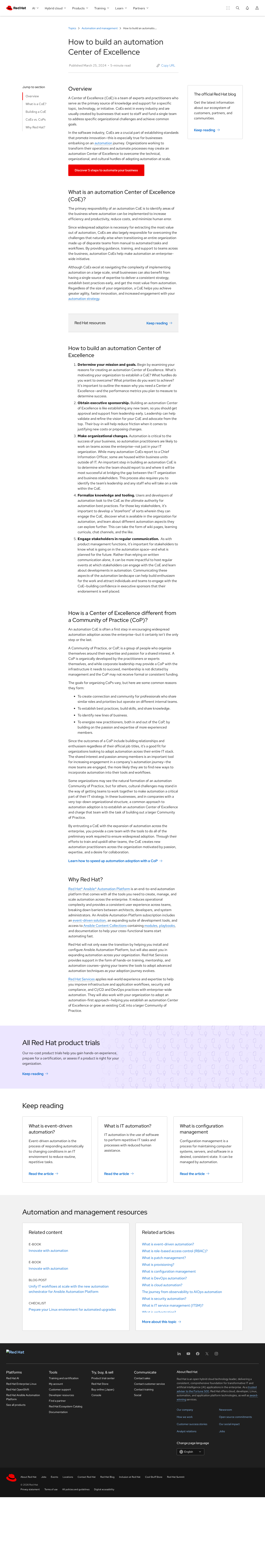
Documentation (58, 1412)
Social (137, 1395)
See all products (15, 1405)
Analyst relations (186, 1431)
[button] (165, 65)
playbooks (167, 925)
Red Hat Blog (107, 1477)
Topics (72, 28)
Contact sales (142, 1378)
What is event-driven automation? (168, 1244)
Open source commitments (235, 1417)
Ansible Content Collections (105, 925)
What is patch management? (164, 1257)
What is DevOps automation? (164, 1278)
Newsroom (225, 1409)
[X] (207, 1355)
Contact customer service (149, 1384)
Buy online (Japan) (102, 1389)
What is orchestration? (159, 1312)
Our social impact (229, 1424)
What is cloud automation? (162, 1285)
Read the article (41, 1173)
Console (96, 1395)
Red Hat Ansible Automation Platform (23, 1397)
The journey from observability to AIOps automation (182, 1292)
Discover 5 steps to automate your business (106, 170)
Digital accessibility (104, 1489)
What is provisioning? (158, 1264)
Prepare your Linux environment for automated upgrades (72, 1309)
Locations (68, 1477)
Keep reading (157, 323)
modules (150, 925)
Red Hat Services (81, 979)
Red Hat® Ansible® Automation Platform (99, 889)
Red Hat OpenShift (17, 1389)
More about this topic (159, 1321)
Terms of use (51, 1489)
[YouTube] (188, 1355)
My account (56, 1384)
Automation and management (99, 28)
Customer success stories (192, 1424)
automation (103, 143)
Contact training (143, 1389)
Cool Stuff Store (153, 1477)
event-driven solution (89, 920)
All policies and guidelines (75, 1489)
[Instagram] (216, 1355)
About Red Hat (28, 1477)
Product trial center (103, 1378)
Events (54, 1477)
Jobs (222, 1431)
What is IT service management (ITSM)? (172, 1305)
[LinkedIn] (179, 1355)
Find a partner (57, 1400)
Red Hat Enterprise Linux (21, 1384)
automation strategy (83, 298)
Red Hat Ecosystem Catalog (65, 1406)
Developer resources (61, 1395)
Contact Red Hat (87, 1477)
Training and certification (64, 1378)
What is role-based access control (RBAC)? (175, 1251)
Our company (185, 1409)
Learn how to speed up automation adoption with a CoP (113, 861)
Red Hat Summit (175, 1477)
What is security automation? (164, 1298)
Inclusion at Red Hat (129, 1477)
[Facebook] (197, 1355)
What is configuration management (169, 1271)
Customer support (60, 1389)
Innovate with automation (48, 1250)
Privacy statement (30, 1489)
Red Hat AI (12, 1378)
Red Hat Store (99, 1384)
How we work (185, 1417)
